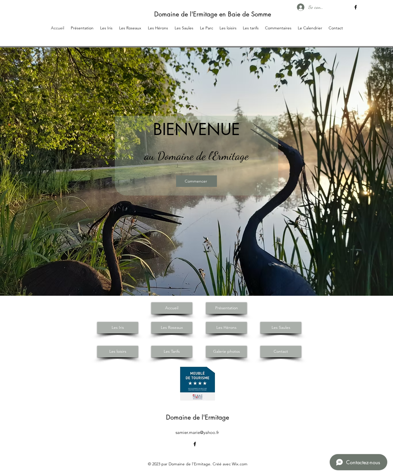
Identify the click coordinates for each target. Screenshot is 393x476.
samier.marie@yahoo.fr (197, 432)
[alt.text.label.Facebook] (355, 7)
